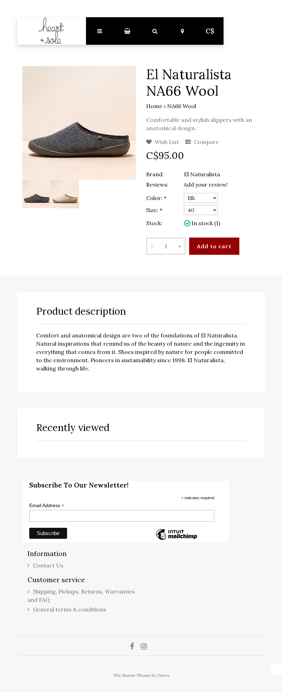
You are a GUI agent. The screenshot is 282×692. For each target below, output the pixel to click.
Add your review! (206, 184)
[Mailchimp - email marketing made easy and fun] (176, 539)
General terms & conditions (69, 609)
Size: (154, 210)
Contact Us (48, 565)
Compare (206, 141)
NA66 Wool (181, 106)
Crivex (163, 675)
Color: (156, 198)
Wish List (166, 141)
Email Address (46, 505)
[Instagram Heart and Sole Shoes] (146, 646)
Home (154, 106)
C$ (210, 31)
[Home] (51, 31)
